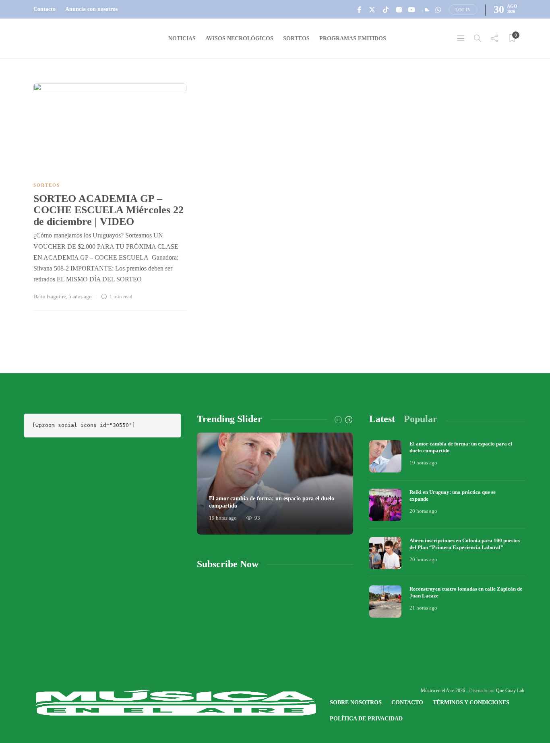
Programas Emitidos (352, 38)
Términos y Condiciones (471, 702)
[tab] (382, 419)
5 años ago (80, 296)
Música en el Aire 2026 (443, 690)
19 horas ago (223, 518)
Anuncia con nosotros (91, 9)
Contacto (44, 9)
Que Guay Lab (510, 690)
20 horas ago (423, 511)
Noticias (182, 38)
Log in (463, 9)
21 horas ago (423, 608)
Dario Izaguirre (49, 296)
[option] (275, 484)
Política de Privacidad (366, 719)
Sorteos (296, 38)
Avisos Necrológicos (239, 38)
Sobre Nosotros (356, 702)
